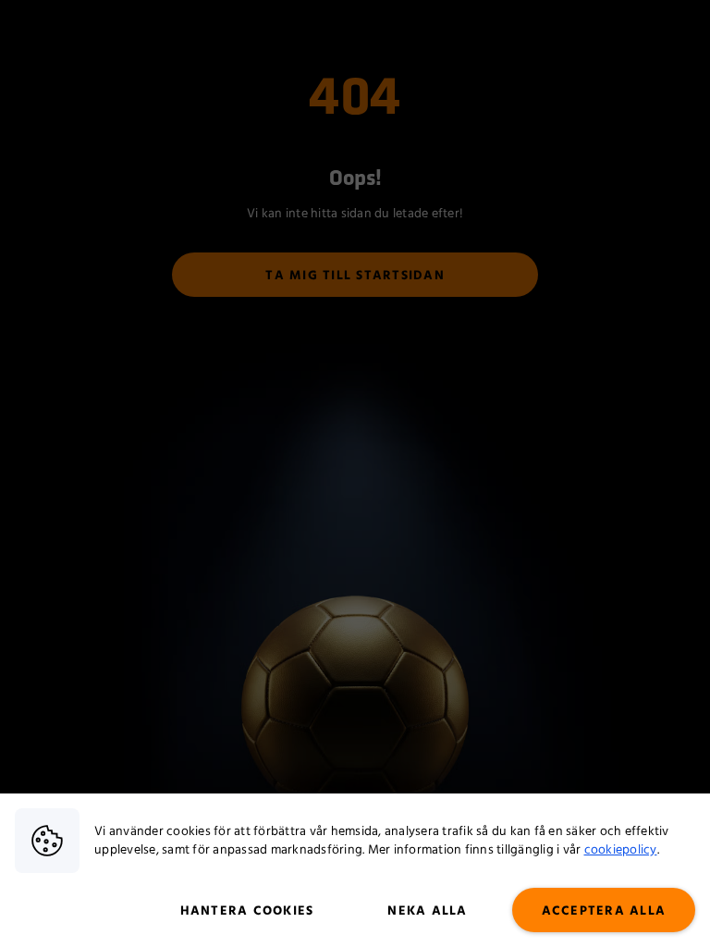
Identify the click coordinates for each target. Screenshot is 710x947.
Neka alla (427, 911)
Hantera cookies (247, 911)
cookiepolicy (620, 850)
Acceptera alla (604, 911)
